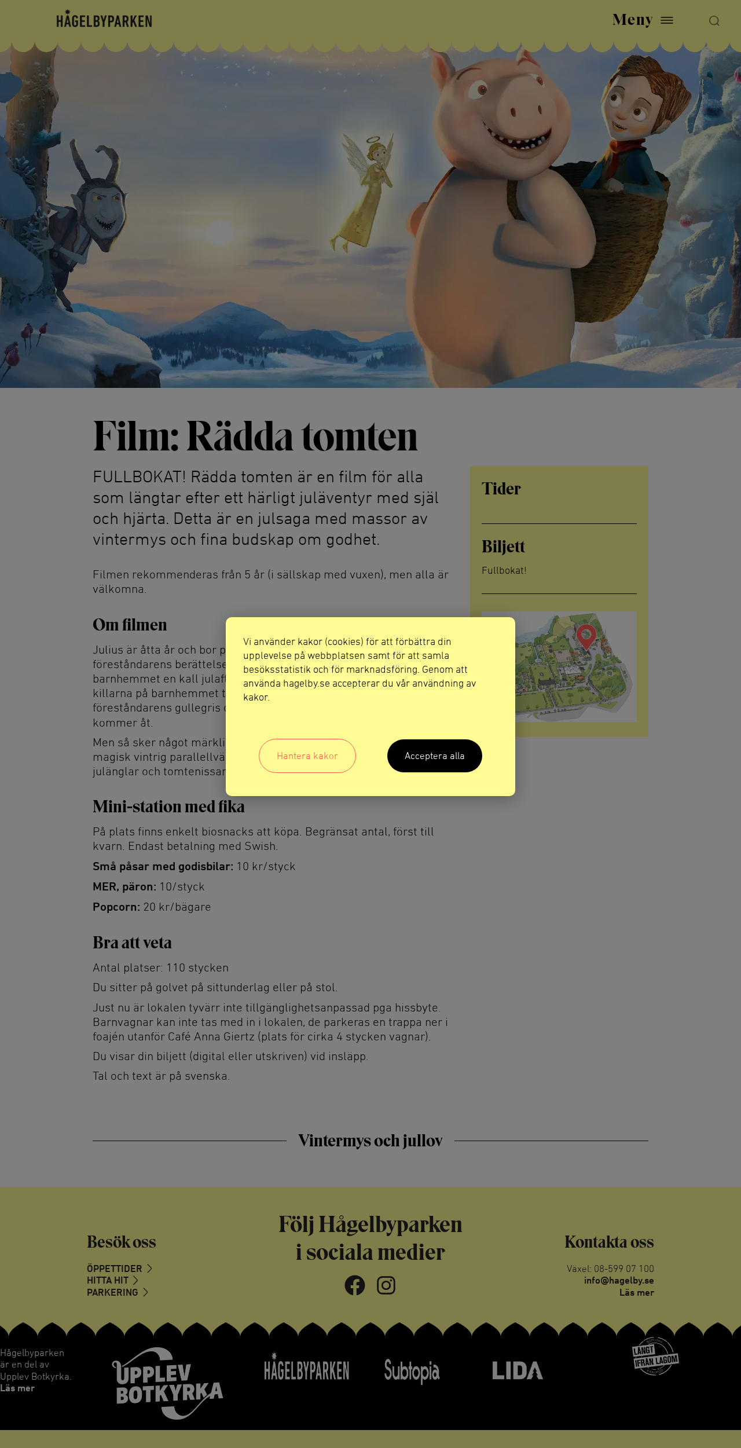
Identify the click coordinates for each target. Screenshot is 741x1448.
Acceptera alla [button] (435, 755)
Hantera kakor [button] (307, 755)
